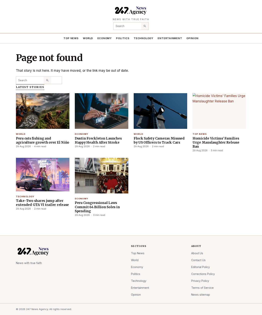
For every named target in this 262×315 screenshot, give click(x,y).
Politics (122, 38)
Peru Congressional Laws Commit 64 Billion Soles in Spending (97, 207)
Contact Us (198, 260)
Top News (70, 38)
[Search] (144, 26)
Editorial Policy (200, 267)
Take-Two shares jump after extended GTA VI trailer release (42, 203)
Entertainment (170, 38)
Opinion (192, 38)
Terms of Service (202, 287)
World (88, 38)
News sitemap (200, 294)
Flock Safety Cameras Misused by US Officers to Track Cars (159, 140)
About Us (197, 253)
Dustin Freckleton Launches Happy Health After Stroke (98, 140)
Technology (143, 38)
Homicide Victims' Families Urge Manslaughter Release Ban (216, 142)
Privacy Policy (200, 280)
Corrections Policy (203, 274)
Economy (104, 38)
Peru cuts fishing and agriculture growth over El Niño (42, 140)
